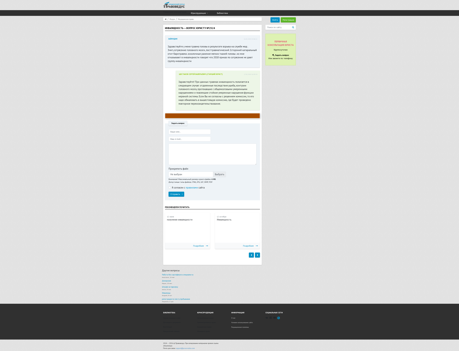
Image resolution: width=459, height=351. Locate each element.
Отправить (175, 194)
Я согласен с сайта (188, 187)
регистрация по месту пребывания (176, 299)
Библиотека (222, 13)
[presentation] (251, 255)
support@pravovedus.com (185, 348)
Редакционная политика (240, 327)
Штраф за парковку (170, 287)
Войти (275, 19)
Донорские (166, 281)
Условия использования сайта (242, 322)
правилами (192, 187)
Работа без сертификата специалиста (177, 274)
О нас (233, 318)
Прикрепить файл (178, 168)
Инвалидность (224, 219)
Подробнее (198, 245)
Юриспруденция (198, 13)
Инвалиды (166, 293)
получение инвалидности (179, 219)
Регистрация (288, 19)
